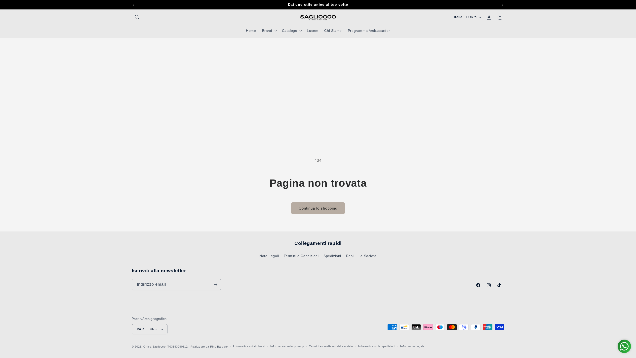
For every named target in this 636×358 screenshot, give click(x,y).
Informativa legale (412, 346)
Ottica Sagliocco (154, 346)
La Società (367, 256)
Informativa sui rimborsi (249, 346)
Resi (350, 256)
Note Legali (269, 256)
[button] (137, 17)
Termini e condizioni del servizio (331, 346)
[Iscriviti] (215, 284)
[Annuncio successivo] (502, 4)
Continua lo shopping (318, 208)
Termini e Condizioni (301, 256)
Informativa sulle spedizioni (376, 346)
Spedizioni (332, 256)
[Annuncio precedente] (133, 4)
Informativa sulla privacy (287, 346)
